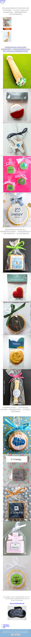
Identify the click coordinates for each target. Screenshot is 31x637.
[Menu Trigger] (2, 2)
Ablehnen (17, 634)
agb (4, 627)
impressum (6, 624)
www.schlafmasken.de (17, 603)
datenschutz (6, 626)
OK (12, 634)
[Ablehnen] (29, 633)
